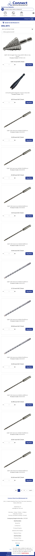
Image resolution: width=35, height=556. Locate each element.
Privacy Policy (17, 538)
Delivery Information (17, 530)
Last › (30, 490)
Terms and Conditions (17, 540)
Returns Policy (17, 533)
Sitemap (17, 543)
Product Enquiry (17, 528)
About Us (17, 523)
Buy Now (29, 65)
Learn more (25, 553)
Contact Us (17, 525)
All (16, 490)
